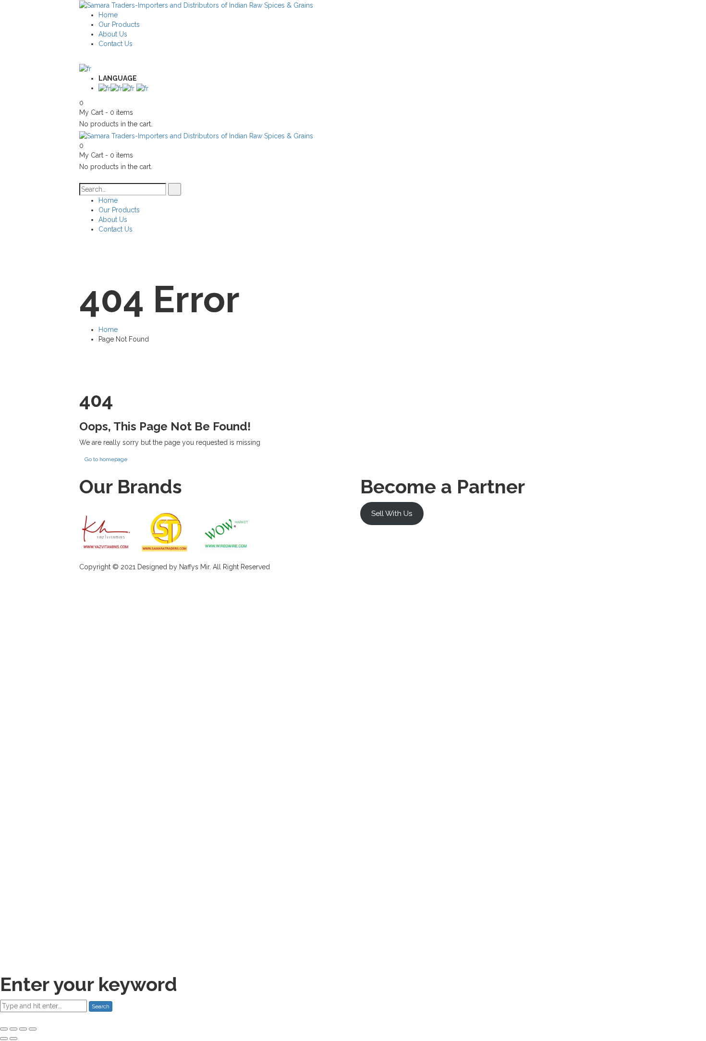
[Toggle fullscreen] (23, 1029)
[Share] (13, 1029)
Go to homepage (106, 459)
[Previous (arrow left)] (4, 1038)
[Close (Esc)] (4, 1029)
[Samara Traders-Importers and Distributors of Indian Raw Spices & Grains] (196, 5)
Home (108, 329)
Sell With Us (392, 513)
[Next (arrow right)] (13, 1038)
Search (101, 1006)
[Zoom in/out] (33, 1029)
